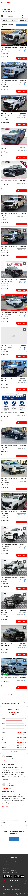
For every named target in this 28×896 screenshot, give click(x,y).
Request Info (21, 58)
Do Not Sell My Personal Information (11, 889)
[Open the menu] (25, 2)
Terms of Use (6, 887)
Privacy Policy (14, 887)
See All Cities (6, 868)
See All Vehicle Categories (10, 872)
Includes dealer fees (21, 49)
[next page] (23, 694)
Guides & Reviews (19, 862)
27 (19, 694)
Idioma (6, 881)
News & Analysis (7, 862)
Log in (25, 881)
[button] (22, 16)
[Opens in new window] (7, 876)
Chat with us (6, 864)
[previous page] (4, 694)
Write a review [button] (14, 839)
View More (5, 779)
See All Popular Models (9, 870)
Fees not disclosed (22, 480)
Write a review (14, 751)
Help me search (21, 25)
